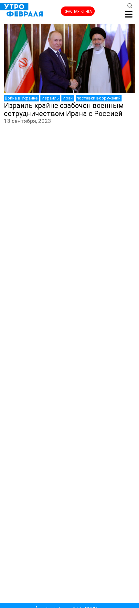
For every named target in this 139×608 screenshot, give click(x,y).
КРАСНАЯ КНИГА (78, 11)
